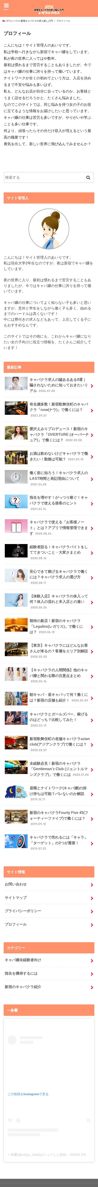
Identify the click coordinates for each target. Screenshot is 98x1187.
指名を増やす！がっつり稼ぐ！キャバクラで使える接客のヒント (59, 503)
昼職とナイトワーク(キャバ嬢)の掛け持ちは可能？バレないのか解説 (58, 793)
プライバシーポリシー (23, 911)
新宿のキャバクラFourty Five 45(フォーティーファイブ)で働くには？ (59, 818)
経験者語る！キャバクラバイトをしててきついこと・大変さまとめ (59, 552)
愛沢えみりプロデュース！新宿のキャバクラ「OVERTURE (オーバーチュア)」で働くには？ (59, 434)
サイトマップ (16, 897)
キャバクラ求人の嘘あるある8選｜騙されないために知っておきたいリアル (59, 385)
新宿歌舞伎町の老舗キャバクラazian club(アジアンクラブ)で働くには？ (60, 744)
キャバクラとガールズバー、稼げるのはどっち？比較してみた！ (59, 719)
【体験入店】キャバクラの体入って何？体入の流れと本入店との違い (59, 601)
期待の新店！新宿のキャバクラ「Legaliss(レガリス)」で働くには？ (56, 626)
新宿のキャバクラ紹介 (23, 987)
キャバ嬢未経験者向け (23, 960)
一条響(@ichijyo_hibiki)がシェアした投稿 (37, 1154)
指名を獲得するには (21, 973)
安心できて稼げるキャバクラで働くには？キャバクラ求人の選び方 (59, 577)
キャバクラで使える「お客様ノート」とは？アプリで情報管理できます (59, 527)
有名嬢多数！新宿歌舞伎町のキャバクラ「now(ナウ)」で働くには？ (59, 409)
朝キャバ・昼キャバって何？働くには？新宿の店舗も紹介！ (59, 697)
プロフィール (16, 924)
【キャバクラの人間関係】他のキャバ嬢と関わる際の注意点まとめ (59, 675)
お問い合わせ (16, 884)
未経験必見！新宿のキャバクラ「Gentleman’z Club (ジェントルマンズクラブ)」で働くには (59, 769)
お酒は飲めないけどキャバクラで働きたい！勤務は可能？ (59, 456)
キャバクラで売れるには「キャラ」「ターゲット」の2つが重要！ (59, 842)
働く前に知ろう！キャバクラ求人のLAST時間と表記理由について (59, 478)
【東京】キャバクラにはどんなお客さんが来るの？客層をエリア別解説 (59, 650)
